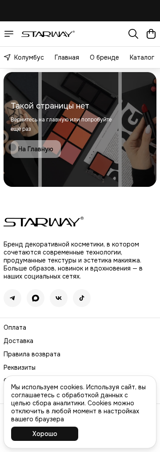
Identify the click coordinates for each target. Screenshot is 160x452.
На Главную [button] (35, 149)
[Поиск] (133, 33)
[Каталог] (9, 33)
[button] (12, 298)
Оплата (15, 327)
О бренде (104, 57)
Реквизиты (20, 367)
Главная (67, 57)
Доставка (18, 341)
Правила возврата (32, 354)
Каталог (142, 57)
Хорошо (44, 434)
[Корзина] (151, 33)
